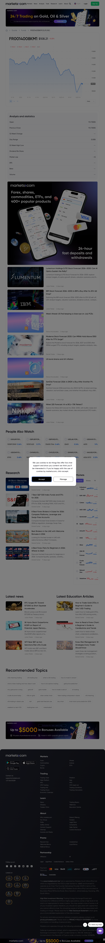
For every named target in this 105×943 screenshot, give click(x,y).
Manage (63, 479)
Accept (42, 479)
